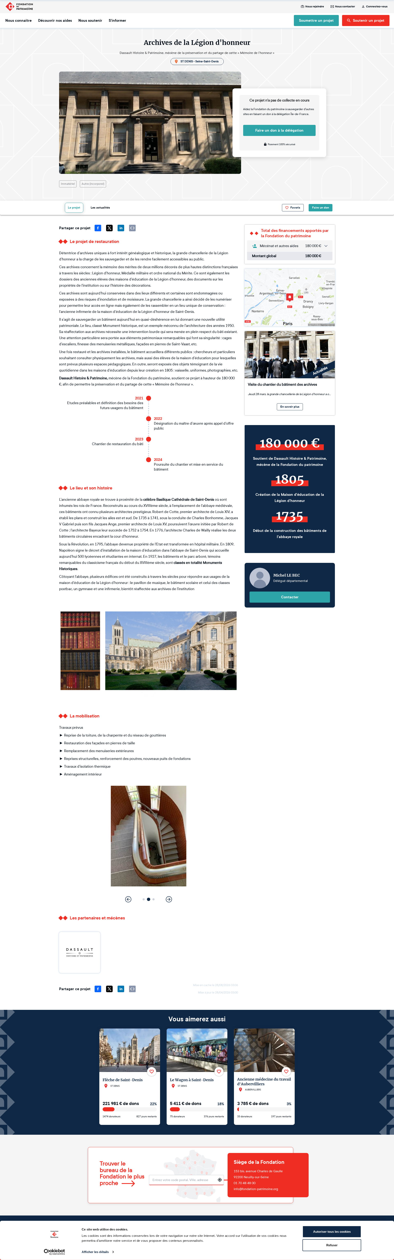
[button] (144, 899)
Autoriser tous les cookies (332, 1231)
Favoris (295, 208)
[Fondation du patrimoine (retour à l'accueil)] (19, 6)
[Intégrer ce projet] (132, 228)
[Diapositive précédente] (128, 899)
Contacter (290, 597)
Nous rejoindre (314, 6)
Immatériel (68, 184)
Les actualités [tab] (100, 208)
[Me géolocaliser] (220, 1180)
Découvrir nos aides (55, 20)
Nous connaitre (18, 20)
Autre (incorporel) (93, 184)
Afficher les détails (95, 1252)
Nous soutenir (90, 20)
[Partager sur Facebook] (98, 228)
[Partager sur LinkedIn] (121, 228)
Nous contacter (345, 6)
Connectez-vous (376, 6)
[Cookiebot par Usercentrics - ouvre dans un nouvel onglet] (54, 1252)
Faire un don (320, 208)
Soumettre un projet (316, 20)
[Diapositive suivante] (169, 899)
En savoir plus (289, 407)
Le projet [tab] (74, 208)
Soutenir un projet (368, 20)
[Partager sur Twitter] (109, 228)
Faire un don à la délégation (279, 130)
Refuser (332, 1245)
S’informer (117, 20)
